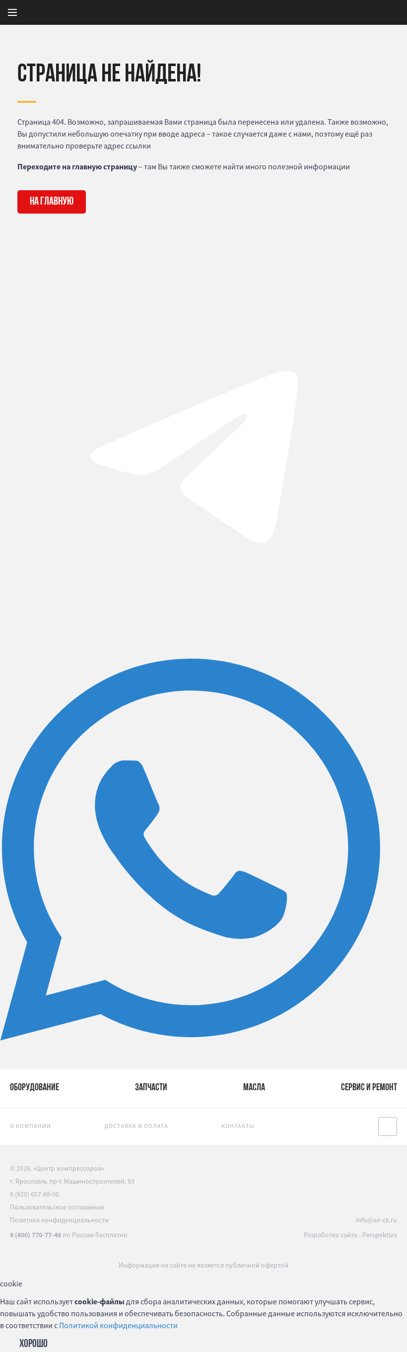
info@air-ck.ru (376, 1219)
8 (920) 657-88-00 (34, 1194)
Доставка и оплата (136, 1125)
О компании (30, 1125)
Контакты (238, 1125)
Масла (254, 1088)
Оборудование (34, 1088)
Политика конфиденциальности (59, 1219)
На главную (51, 202)
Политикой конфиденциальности (118, 1325)
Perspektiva (379, 1234)
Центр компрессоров (261, 12)
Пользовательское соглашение (57, 1206)
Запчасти (151, 1088)
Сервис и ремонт (369, 1088)
